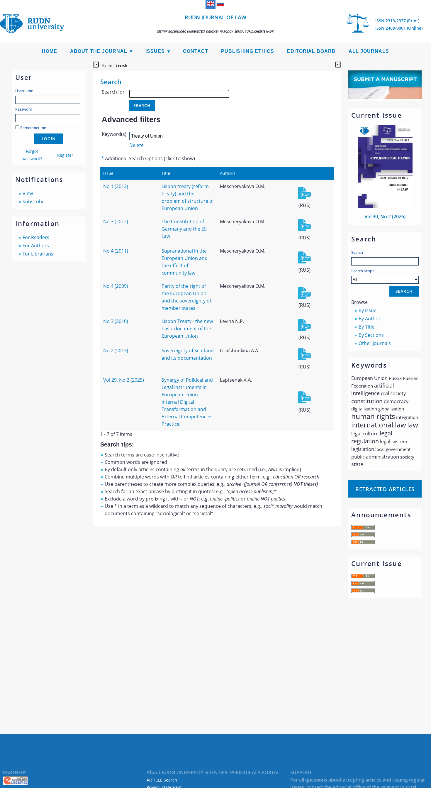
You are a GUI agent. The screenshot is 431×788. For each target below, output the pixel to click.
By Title (366, 327)
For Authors (36, 245)
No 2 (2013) (115, 350)
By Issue (367, 310)
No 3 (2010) (115, 321)
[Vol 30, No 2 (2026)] (385, 206)
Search (357, 252)
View (28, 193)
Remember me (33, 127)
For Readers (36, 237)
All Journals (369, 51)
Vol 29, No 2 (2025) (123, 380)
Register (65, 155)
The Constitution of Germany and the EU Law (185, 228)
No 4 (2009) (115, 286)
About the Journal (98, 51)
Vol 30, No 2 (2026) (384, 216)
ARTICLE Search (162, 780)
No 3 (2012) (115, 221)
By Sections (371, 335)
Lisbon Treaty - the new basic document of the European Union (187, 328)
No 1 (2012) (115, 186)
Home (49, 51)
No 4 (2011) (115, 251)
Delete (136, 145)
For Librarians (38, 254)
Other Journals (375, 343)
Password (23, 109)
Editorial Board (311, 51)
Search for (113, 92)
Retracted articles (385, 489)
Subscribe (34, 201)
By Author (370, 318)
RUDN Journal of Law (215, 23)
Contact (195, 51)
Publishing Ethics (247, 51)
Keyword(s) (114, 134)
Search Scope (362, 270)
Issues (155, 51)
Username (24, 90)
